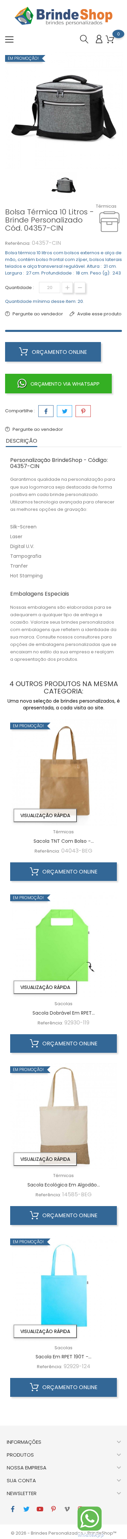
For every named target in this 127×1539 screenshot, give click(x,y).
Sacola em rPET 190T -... (63, 1356)
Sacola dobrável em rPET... (64, 1013)
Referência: (17, 243)
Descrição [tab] (21, 441)
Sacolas (63, 1003)
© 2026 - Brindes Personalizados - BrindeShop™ (64, 1533)
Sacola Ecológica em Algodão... (63, 1184)
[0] (110, 40)
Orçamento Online (58, 352)
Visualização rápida (45, 815)
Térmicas (106, 206)
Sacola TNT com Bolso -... (64, 841)
